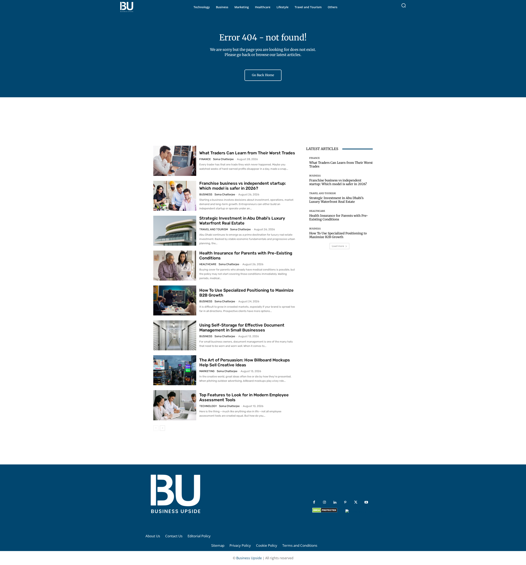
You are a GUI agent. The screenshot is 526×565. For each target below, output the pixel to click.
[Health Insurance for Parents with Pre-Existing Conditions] (174, 266)
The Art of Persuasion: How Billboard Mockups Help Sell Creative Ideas (244, 362)
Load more (338, 246)
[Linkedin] (335, 502)
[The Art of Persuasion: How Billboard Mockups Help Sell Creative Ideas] (174, 370)
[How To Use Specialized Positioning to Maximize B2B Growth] (174, 300)
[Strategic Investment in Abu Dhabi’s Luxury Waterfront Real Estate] (174, 231)
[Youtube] (366, 502)
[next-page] (162, 428)
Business (205, 194)
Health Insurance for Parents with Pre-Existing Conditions (338, 217)
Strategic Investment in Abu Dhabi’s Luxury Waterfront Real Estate (242, 221)
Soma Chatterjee (223, 159)
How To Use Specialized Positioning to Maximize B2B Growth (338, 235)
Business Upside (249, 558)
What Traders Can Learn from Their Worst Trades (247, 152)
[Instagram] (324, 502)
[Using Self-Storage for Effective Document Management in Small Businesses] (174, 335)
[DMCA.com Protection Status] (324, 511)
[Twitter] (356, 502)
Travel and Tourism (213, 229)
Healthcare (207, 264)
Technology (208, 406)
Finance (205, 159)
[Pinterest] (345, 502)
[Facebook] (314, 502)
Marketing (207, 371)
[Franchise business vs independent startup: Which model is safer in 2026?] (174, 196)
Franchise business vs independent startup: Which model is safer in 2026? (242, 186)
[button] (403, 5)
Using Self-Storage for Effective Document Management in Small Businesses (241, 327)
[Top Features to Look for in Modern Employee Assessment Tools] (174, 405)
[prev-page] (155, 428)
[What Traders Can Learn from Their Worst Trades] (174, 161)
